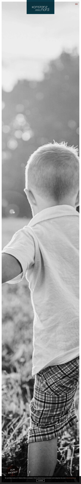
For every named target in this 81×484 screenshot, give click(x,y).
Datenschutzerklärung (71, 478)
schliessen (40, 480)
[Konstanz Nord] (40, 8)
